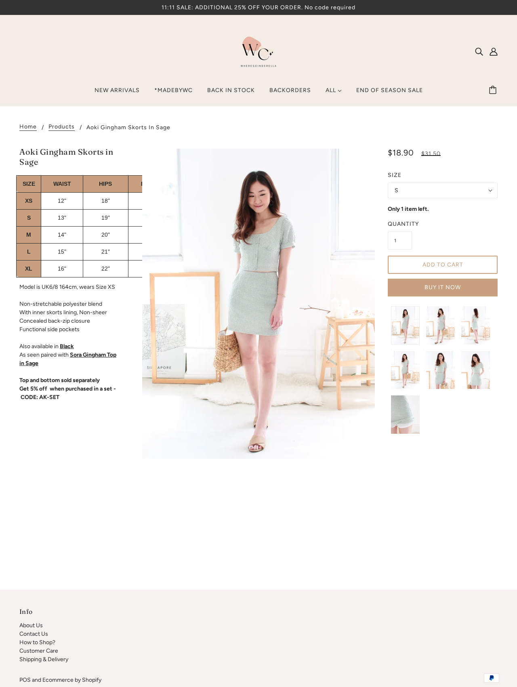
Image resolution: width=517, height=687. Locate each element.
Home (28, 127)
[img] (479, 51)
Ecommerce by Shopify (71, 679)
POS (25, 679)
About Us (31, 625)
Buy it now (443, 287)
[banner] (258, 51)
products (61, 127)
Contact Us (33, 633)
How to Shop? (37, 642)
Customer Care (38, 650)
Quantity (400, 224)
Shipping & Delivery (43, 659)
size (394, 175)
